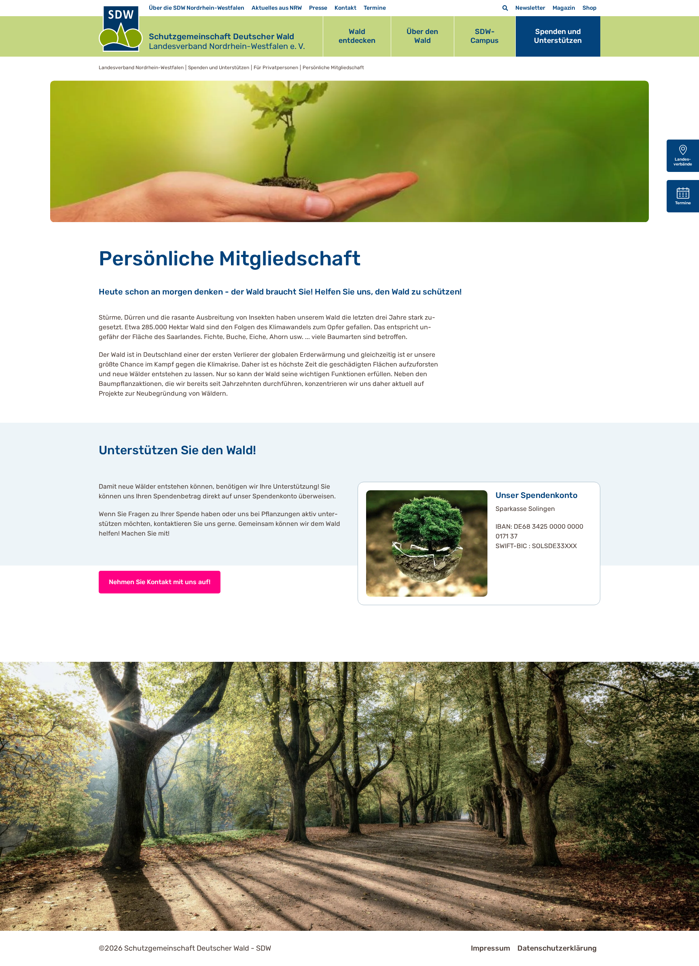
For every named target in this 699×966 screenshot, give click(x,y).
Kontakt (345, 7)
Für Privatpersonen (276, 67)
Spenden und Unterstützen (558, 36)
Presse (318, 7)
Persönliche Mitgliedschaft (333, 67)
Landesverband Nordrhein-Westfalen (141, 67)
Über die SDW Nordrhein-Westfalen (196, 7)
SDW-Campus (484, 36)
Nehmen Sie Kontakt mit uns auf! (159, 582)
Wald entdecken (357, 36)
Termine (375, 7)
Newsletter (530, 7)
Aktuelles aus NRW (277, 7)
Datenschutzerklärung (557, 948)
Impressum (490, 948)
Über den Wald (422, 36)
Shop (589, 7)
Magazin (564, 7)
